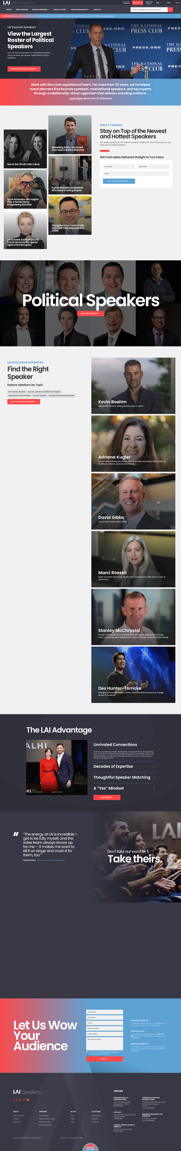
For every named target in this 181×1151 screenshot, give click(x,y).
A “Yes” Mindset (109, 788)
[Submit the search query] (170, 9)
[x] (17, 1100)
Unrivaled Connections (115, 744)
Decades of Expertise (113, 766)
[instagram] (24, 1100)
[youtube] (27, 1100)
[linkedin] (20, 1100)
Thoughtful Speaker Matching (122, 777)
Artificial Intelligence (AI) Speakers (61, 395)
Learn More (76, 98)
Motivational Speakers (17, 392)
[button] (178, 2)
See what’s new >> (108, 16)
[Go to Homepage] (18, 3)
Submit (104, 1059)
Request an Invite (139, 1044)
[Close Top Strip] (178, 16)
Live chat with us (139, 1020)
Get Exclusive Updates (118, 181)
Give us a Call (137, 1031)
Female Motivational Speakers (19, 395)
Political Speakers (39, 395)
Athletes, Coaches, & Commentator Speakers (44, 392)
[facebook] (13, 1100)
